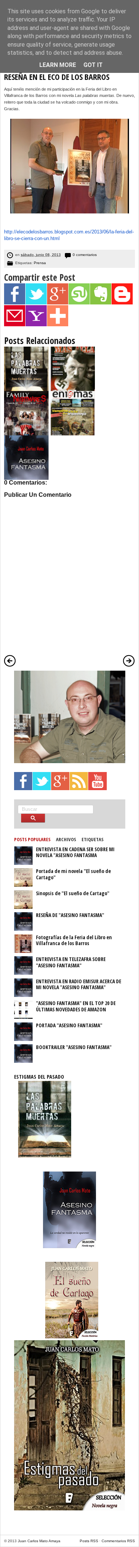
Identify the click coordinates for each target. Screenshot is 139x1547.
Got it (93, 64)
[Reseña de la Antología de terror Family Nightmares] (26, 434)
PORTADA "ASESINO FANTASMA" (69, 1025)
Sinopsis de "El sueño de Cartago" (72, 893)
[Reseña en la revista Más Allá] (72, 389)
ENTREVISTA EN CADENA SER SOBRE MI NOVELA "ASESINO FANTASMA (75, 852)
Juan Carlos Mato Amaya (39, 1541)
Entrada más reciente (10, 661)
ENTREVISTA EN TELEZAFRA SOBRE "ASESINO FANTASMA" (71, 962)
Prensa (40, 263)
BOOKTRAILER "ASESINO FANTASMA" (74, 1047)
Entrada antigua (129, 661)
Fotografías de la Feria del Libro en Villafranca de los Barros (74, 940)
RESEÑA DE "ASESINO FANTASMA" (70, 915)
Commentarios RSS (118, 1541)
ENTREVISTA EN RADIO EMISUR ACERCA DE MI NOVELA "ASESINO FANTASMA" (78, 984)
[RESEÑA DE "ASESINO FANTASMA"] (26, 478)
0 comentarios (85, 255)
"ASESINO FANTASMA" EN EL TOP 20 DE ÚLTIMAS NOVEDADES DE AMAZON (76, 1006)
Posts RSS (89, 1541)
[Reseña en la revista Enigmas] (72, 434)
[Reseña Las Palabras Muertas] (26, 389)
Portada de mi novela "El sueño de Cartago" (73, 874)
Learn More (57, 64)
